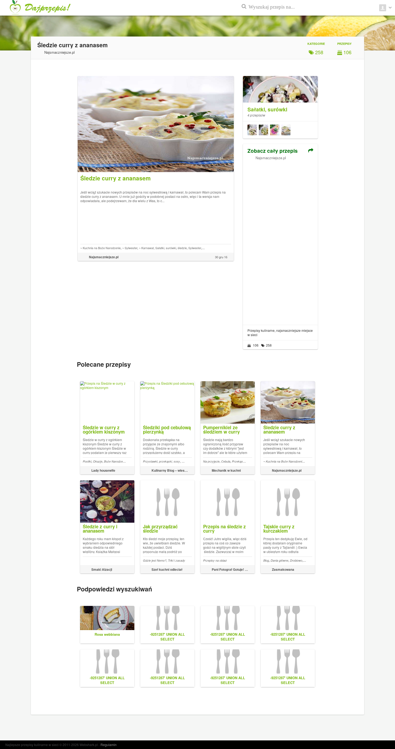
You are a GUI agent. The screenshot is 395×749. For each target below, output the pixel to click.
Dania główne (279, 560)
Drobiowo (296, 560)
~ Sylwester (129, 248)
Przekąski (238, 461)
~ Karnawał (146, 248)
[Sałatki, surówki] (280, 98)
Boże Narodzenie (115, 461)
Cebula (225, 461)
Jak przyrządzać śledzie (160, 528)
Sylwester (194, 248)
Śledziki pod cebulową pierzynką (167, 429)
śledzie (182, 248)
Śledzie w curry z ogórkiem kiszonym (104, 429)
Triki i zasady (176, 560)
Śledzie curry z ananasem (279, 429)
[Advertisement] (280, 240)
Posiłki (87, 461)
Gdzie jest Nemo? (154, 560)
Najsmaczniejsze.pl (271, 157)
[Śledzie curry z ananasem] (285, 130)
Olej (184, 461)
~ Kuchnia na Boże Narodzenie (100, 248)
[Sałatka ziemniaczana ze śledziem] (263, 130)
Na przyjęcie (211, 461)
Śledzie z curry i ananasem (100, 528)
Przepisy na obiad (215, 560)
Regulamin (108, 744)
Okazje (97, 461)
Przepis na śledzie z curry (224, 528)
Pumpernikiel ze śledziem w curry (221, 429)
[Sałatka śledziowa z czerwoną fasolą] (252, 130)
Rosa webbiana (107, 634)
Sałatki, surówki (165, 248)
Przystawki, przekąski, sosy (161, 461)
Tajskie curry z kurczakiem (279, 528)
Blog (266, 560)
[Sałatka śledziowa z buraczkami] (274, 130)
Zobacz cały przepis (272, 150)
